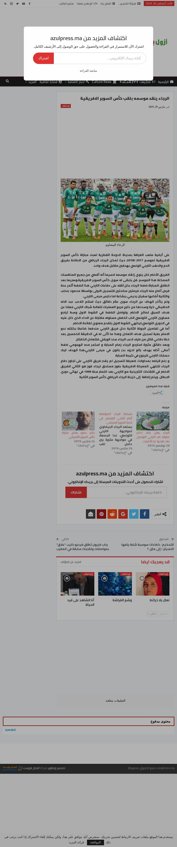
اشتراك (43, 58)
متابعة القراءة (88, 70)
